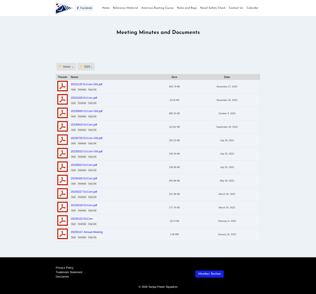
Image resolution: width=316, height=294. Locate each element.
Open (73, 89)
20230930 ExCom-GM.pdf (87, 111)
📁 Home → (66, 66)
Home (106, 8)
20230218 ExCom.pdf (84, 205)
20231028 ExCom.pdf (84, 97)
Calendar (253, 8)
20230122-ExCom (82, 218)
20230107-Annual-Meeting (87, 232)
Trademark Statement (69, 272)
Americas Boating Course (157, 8)
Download (82, 89)
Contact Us (236, 8)
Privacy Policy (65, 267)
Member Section (209, 273)
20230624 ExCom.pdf (84, 164)
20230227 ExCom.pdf (84, 191)
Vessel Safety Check (213, 8)
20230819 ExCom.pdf (84, 124)
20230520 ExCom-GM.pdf (87, 151)
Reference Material (125, 8)
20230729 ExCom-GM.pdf (87, 138)
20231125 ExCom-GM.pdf (86, 84)
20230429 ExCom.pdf (84, 178)
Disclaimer (62, 276)
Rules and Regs (187, 8)
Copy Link (92, 89)
